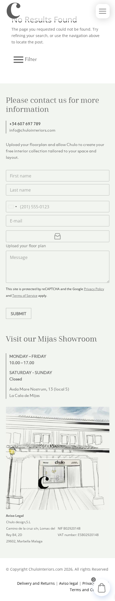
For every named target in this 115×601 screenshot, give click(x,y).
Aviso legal (68, 583)
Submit (18, 313)
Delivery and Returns (36, 583)
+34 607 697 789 (25, 123)
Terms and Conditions (89, 589)
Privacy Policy (94, 289)
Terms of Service (24, 296)
